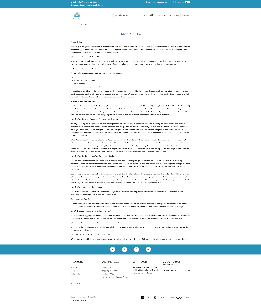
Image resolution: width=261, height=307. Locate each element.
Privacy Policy (82, 297)
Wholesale (75, 274)
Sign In (150, 2)
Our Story (75, 267)
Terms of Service (93, 297)
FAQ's (73, 281)
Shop (73, 271)
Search (73, 297)
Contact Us (76, 284)
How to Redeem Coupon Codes (115, 277)
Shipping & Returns (110, 271)
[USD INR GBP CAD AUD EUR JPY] (152, 15)
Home (73, 25)
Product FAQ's (108, 274)
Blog (73, 277)
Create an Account (163, 2)
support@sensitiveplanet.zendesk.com (88, 5)
